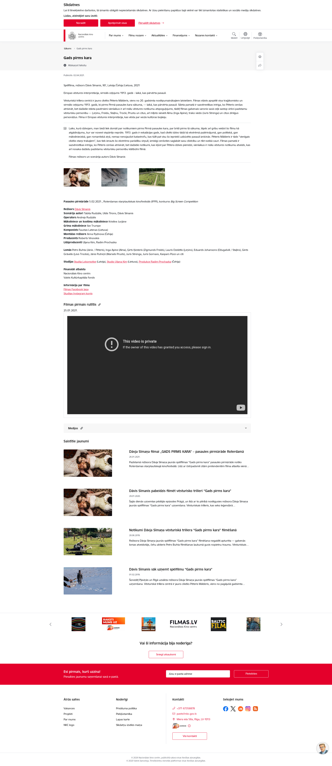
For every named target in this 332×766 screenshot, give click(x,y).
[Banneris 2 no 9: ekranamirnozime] (253, 624)
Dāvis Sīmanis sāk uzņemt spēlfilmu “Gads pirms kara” (170, 569)
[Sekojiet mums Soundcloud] (240, 708)
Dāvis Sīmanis (82, 209)
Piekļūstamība (124, 714)
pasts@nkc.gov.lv (187, 713)
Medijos (73, 428)
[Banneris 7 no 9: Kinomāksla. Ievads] (113, 624)
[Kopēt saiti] (99, 304)
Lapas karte (123, 719)
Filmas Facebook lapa (76, 289)
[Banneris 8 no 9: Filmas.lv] (148, 624)
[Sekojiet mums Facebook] (225, 708)
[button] (81, 428)
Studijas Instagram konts (78, 293)
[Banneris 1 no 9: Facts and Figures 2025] (218, 624)
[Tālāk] (281, 624)
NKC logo (69, 725)
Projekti (68, 714)
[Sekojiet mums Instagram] (248, 708)
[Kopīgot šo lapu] (260, 65)
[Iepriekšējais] (50, 624)
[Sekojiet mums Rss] (255, 708)
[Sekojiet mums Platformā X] (233, 708)
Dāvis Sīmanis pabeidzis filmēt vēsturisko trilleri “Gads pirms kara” (180, 491)
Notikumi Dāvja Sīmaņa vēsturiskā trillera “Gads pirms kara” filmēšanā (183, 530)
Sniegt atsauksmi (166, 654)
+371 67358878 (186, 708)
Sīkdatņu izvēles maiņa (129, 725)
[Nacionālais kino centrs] (84, 35)
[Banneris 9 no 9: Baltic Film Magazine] (183, 624)
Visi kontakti (190, 736)
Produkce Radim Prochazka (155, 261)
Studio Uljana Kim (117, 261)
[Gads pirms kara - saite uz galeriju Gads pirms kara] (77, 177)
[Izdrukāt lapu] (260, 57)
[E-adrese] (179, 726)
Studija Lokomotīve (85, 261)
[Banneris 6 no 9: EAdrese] (78, 624)
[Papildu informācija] (189, 726)
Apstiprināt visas (117, 23)
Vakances (69, 708)
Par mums (70, 719)
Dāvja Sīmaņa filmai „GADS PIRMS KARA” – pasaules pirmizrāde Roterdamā (186, 451)
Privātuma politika (126, 708)
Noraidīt (80, 23)
